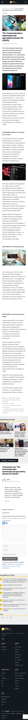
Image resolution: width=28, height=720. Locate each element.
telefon (12, 403)
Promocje (3, 646)
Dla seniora (17, 654)
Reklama (17, 688)
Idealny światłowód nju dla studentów (12, 585)
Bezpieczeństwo (5, 696)
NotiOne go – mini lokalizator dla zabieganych (4, 450)
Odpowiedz (7, 501)
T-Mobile (3, 678)
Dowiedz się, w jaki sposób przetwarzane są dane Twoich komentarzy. (12, 566)
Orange (3, 673)
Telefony (18, 400)
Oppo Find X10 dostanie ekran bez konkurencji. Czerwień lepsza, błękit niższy (15, 605)
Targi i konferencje (19, 678)
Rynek (10, 400)
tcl (9, 403)
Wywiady (17, 680)
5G (2, 683)
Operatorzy (5, 669)
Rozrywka (3, 699)
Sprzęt (14, 400)
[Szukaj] (25, 2)
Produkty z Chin (19, 665)
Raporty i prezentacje (20, 673)
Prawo (16, 683)
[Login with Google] (6, 523)
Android (9, 398)
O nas (2, 713)
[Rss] (2, 638)
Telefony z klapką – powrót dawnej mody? (6, 432)
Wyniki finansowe (19, 675)
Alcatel (11, 8)
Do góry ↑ (4, 717)
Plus (2, 680)
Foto (2, 704)
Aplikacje (3, 701)
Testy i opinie (18, 646)
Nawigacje (17, 657)
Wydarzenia (5, 401)
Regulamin (18, 713)
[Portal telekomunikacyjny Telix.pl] (14, 2)
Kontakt (7, 713)
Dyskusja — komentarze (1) (9, 460)
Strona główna (5, 8)
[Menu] (2, 2)
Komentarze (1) (6, 512)
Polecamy (3, 649)
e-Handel (17, 686)
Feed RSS (3, 715)
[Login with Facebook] (3, 523)
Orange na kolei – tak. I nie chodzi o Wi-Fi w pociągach (14, 609)
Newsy (13, 398)
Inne (2, 693)
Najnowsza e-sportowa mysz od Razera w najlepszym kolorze (14, 600)
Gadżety (17, 662)
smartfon (6, 403)
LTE (2, 686)
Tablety (17, 652)
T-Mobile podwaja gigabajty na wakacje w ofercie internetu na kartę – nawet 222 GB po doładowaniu (13, 410)
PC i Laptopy (18, 659)
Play (2, 675)
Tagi (24, 713)
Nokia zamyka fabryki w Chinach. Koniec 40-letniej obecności (14, 589)
